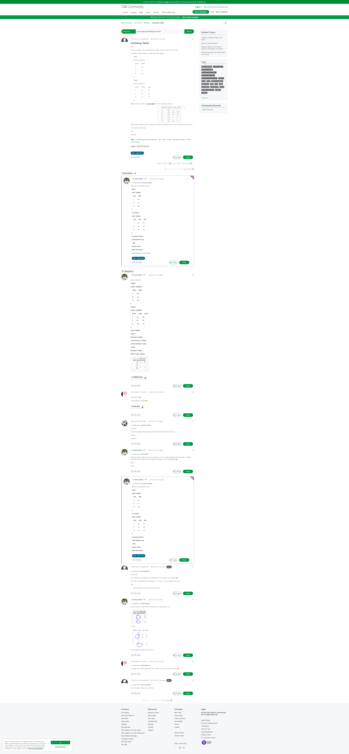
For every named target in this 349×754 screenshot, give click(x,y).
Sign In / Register (222, 12)
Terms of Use (205, 729)
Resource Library (153, 713)
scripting (204, 93)
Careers (177, 727)
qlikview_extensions (208, 90)
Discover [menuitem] (156, 12)
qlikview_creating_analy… (209, 78)
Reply (188, 157)
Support (150, 730)
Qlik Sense (124, 718)
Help (212, 12)
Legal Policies (205, 720)
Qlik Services (215, 7)
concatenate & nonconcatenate (146, 139)
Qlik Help (224, 7)
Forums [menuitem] (125, 12)
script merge (135, 142)
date (211, 84)
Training (150, 727)
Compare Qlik (152, 721)
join (159, 139)
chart (208, 81)
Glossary (151, 724)
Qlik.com (207, 7)
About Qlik (177, 713)
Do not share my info (208, 738)
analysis (218, 90)
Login (166, 2)
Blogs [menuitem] (141, 12)
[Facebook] (183, 747)
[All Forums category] (202, 109)
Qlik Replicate (125, 727)
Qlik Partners (152, 715)
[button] (193, 39)
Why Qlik (124, 744)
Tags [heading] (203, 62)
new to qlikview (218, 66)
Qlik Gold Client (126, 742)
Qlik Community (126, 23)
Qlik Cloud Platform (127, 715)
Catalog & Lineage (127, 739)
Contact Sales (179, 736)
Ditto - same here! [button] (137, 153)
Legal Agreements (207, 732)
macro (222, 87)
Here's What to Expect (190, 17)
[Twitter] (175, 747)
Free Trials (151, 718)
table (220, 84)
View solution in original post (141, 253)
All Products (125, 713)
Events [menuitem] (148, 12)
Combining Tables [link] (158, 23)
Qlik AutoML (125, 721)
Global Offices (179, 733)
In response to (142, 183)
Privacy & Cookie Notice (209, 723)
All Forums (138, 23)
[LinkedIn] (179, 747)
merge (169, 139)
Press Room (178, 715)
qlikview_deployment (208, 75)
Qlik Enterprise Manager (129, 736)
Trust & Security (179, 718)
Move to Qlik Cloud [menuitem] (168, 12)
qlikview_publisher (217, 81)
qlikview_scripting (179, 139)
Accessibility (178, 721)
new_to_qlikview (207, 66)
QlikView (147, 23)
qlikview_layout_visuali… (209, 72)
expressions (214, 87)
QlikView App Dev (143, 146)
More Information (60, 747)
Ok (60, 742)
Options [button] (225, 23)
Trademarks (205, 726)
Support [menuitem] (133, 12)
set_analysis (205, 87)
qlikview (221, 78)
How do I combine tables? (209, 43)
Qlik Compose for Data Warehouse (132, 733)
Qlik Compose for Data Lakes (131, 730)
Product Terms (206, 735)
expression (205, 84)
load (163, 139)
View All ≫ (204, 98)
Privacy (176, 724)
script (188, 139)
